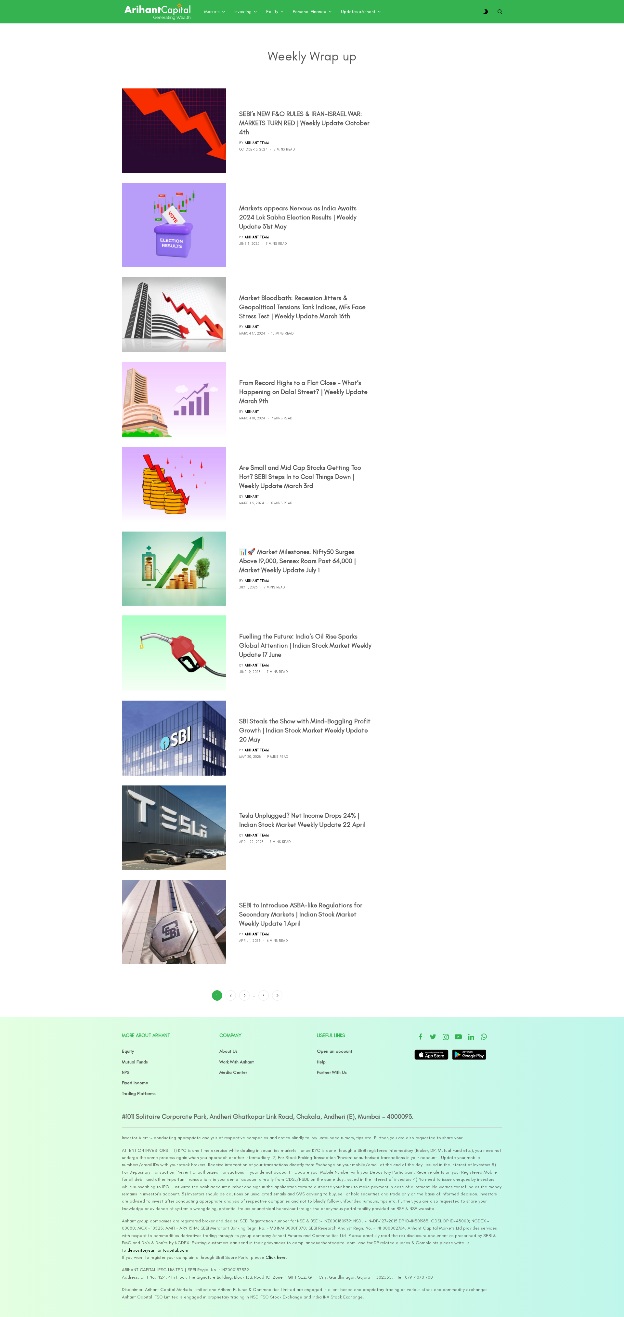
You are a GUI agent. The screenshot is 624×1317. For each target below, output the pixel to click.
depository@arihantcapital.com (157, 1250)
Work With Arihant (236, 1062)
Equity (128, 1051)
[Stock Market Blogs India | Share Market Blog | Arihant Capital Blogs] (157, 12)
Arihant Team (257, 143)
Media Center (233, 1072)
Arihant (252, 327)
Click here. (276, 1257)
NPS (125, 1072)
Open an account (334, 1051)
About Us (228, 1051)
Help (321, 1062)
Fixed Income (135, 1083)
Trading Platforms (139, 1093)
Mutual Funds (135, 1062)
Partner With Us (332, 1072)
